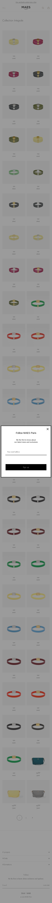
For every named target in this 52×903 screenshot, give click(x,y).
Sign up (26, 467)
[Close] (48, 429)
